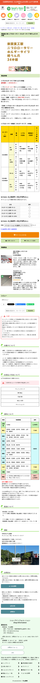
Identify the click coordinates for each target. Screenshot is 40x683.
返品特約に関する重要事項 (9, 229)
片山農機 (25, 681)
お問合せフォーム (12, 647)
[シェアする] (3, 304)
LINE (12, 653)
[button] (2, 8)
